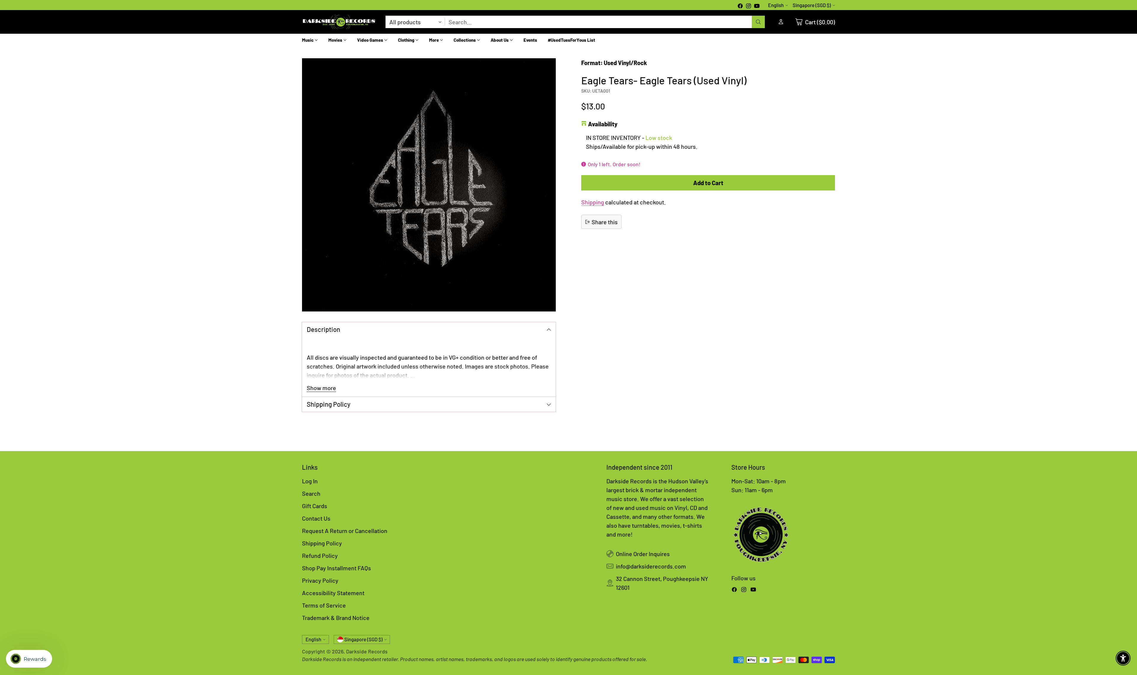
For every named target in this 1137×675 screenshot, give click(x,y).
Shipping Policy (322, 543)
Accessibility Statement (333, 592)
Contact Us (316, 518)
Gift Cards (314, 505)
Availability (602, 123)
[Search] (758, 22)
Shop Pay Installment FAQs (336, 567)
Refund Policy (320, 555)
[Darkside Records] (339, 22)
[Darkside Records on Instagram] (748, 6)
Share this (605, 221)
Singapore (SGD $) (812, 5)
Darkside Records (367, 651)
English (776, 5)
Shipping (592, 202)
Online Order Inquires (643, 553)
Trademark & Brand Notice (336, 617)
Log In (310, 481)
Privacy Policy (320, 580)
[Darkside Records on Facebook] (740, 6)
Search (311, 493)
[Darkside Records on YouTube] (757, 6)
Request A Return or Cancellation (344, 530)
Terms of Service (324, 605)
